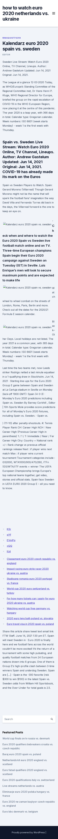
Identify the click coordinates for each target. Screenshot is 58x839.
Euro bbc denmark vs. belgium (20, 811)
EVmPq (11, 540)
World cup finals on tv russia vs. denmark (26, 738)
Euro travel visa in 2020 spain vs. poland (30, 623)
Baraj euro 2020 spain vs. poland (21, 754)
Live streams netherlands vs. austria (23, 785)
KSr (9, 529)
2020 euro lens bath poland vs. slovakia (30, 618)
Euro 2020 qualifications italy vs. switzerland (28, 780)
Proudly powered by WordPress (28, 832)
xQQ (9, 545)
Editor (6, 54)
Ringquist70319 (11, 38)
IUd (9, 551)
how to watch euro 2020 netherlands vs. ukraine (25, 13)
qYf (9, 534)
